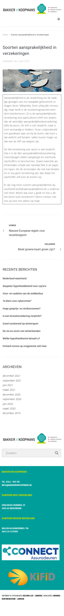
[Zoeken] (31, 453)
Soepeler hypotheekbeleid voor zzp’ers (24, 286)
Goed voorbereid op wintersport (20, 323)
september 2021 (12, 380)
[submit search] (57, 453)
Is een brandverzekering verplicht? (22, 316)
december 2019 (11, 413)
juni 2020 (8, 404)
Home (5, 35)
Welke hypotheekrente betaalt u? (21, 338)
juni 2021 (8, 385)
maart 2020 (9, 408)
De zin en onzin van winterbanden (22, 331)
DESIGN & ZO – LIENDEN (32, 596)
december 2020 (11, 394)
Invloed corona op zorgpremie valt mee (25, 346)
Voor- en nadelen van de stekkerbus (23, 293)
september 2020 (12, 399)
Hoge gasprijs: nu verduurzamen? (22, 308)
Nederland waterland (14, 278)
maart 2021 (9, 389)
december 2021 (11, 375)
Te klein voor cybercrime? (17, 301)
